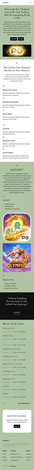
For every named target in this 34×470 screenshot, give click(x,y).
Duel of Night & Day (9, 371)
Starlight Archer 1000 (9, 379)
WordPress (13, 466)
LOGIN (21, 39)
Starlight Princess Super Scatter (11, 349)
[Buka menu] (30, 3)
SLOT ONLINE (22, 331)
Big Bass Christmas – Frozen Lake (12, 364)
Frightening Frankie (8, 328)
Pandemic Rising (7, 335)
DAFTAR (13, 39)
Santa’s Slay (6, 386)
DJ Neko (5, 393)
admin (14, 331)
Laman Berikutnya (24, 403)
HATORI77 (6, 2)
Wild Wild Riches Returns (10, 356)
